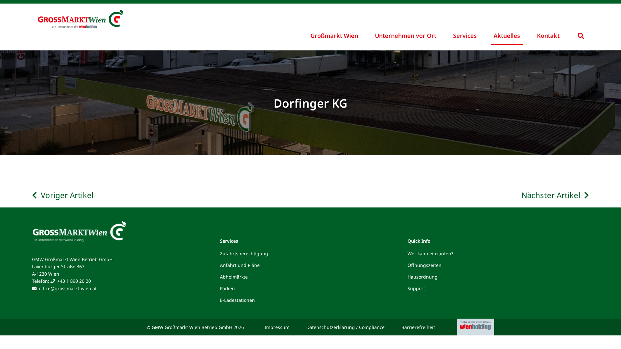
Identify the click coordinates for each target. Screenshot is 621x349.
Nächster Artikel (550, 195)
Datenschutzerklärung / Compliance (345, 327)
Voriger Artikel (67, 195)
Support (416, 288)
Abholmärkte (234, 277)
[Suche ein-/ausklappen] (580, 35)
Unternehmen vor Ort (405, 35)
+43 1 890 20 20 (74, 281)
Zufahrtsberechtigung (244, 253)
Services (465, 35)
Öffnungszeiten (424, 265)
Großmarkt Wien (334, 35)
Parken (227, 288)
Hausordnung (423, 277)
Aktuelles (507, 35)
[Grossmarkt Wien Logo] (119, 14)
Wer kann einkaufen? (430, 253)
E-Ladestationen (237, 300)
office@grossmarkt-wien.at (68, 288)
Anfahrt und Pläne (240, 265)
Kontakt (548, 35)
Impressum (277, 327)
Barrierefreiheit (418, 327)
